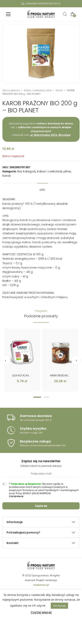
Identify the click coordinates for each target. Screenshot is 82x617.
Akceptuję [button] (59, 606)
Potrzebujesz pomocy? (23, 532)
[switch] (4, 484)
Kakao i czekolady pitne (38, 90)
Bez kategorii (26, 171)
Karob (59, 90)
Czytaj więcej (41, 612)
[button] (37, 397)
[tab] (42, 188)
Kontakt (13, 543)
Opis (42, 190)
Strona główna (11, 90)
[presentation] (6, 360)
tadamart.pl (41, 585)
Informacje (15, 522)
